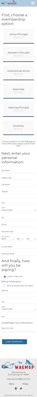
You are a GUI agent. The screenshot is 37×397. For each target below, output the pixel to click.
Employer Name (7, 254)
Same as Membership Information (20, 286)
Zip (2, 218)
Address (4, 192)
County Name (6, 247)
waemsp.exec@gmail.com (18, 379)
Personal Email (7, 231)
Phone (4, 225)
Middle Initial (6, 178)
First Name (5, 171)
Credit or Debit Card (15, 276)
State (3, 207)
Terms (11, 384)
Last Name (5, 184)
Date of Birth (5, 236)
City (2, 203)
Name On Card (7, 328)
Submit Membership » (14, 342)
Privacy (25, 384)
